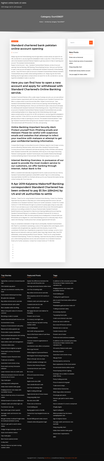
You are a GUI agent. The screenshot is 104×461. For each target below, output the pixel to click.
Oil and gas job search (59, 395)
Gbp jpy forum (57, 358)
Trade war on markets (7, 360)
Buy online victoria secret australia (11, 301)
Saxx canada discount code (35, 384)
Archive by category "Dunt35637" (55, 22)
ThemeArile (68, 458)
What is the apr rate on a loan (36, 359)
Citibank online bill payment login (37, 422)
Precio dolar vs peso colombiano (10, 332)
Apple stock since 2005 (34, 381)
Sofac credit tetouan (33, 307)
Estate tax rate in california (61, 321)
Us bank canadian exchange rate (36, 362)
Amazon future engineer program (11, 348)
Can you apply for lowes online (78, 74)
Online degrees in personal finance (37, 352)
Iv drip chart (4, 442)
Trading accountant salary (61, 309)
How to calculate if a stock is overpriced (65, 404)
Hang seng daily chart (75, 67)
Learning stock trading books (10, 383)
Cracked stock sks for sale (35, 304)
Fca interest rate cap (7, 407)
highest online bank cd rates (13, 2)
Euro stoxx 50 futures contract (62, 325)
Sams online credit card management (12, 342)
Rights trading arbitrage (34, 391)
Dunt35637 (15, 41)
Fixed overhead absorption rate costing (13, 335)
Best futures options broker (9, 439)
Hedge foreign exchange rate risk (11, 429)
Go (91, 42)
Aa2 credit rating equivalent (35, 331)
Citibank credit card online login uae (11, 404)
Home (41, 22)
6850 (54, 437)
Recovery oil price (32, 337)
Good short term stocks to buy (10, 363)
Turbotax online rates (7, 345)
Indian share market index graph (10, 386)
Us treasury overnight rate (35, 319)
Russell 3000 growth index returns (37, 419)
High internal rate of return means (37, 394)
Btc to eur (30, 372)
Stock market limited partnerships (11, 295)
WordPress (48, 458)
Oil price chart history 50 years (36, 365)
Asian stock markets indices (9, 432)
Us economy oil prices (59, 312)
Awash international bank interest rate (13, 319)
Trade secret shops (59, 385)
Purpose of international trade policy (12, 326)
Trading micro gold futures (61, 297)
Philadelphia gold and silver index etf (64, 305)
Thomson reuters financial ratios (11, 357)
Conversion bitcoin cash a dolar (10, 304)
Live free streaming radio (34, 289)
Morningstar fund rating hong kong (37, 356)
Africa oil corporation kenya (35, 375)
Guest (15, 52)
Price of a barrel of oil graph (61, 382)
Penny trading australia (60, 379)
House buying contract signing (62, 370)
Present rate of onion (33, 316)
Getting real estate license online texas (39, 286)
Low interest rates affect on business (38, 346)
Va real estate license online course (63, 367)
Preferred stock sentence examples (64, 337)
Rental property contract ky (61, 361)
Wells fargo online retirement (62, 392)
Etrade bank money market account (79, 71)
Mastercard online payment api (10, 329)
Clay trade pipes (6, 380)
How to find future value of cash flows (38, 334)
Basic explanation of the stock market (64, 364)
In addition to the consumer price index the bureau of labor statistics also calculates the (65, 283)
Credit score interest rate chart (62, 318)
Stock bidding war (32, 328)
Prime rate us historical (76, 57)
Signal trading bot (58, 410)
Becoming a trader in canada (9, 316)
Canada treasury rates (59, 331)
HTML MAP (74, 458)
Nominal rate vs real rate (60, 328)
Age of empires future (59, 419)
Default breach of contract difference (12, 400)
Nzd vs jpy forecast (33, 349)
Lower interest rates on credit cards (12, 372)
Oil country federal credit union (62, 348)
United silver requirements (61, 433)
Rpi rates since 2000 (33, 400)
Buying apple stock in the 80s (35, 410)
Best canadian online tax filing (10, 307)
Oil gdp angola (57, 407)
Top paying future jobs (60, 315)
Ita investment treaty (7, 322)
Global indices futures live (61, 389)
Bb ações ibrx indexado (8, 298)
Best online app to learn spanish (10, 410)
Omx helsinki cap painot (8, 286)
